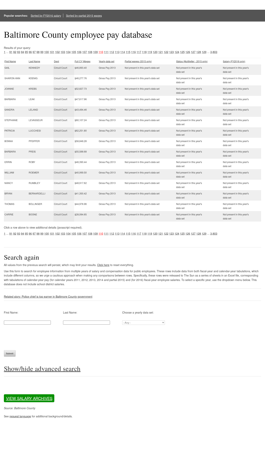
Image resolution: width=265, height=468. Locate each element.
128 (198, 52)
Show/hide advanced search (42, 368)
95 (26, 52)
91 (10, 52)
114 (122, 52)
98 (38, 52)
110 (101, 52)
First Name (10, 61)
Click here (103, 265)
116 (133, 52)
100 (46, 52)
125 (182, 52)
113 (117, 52)
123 (171, 52)
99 (41, 52)
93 (18, 52)
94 (22, 52)
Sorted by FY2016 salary (46, 15)
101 (52, 52)
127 (193, 52)
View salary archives (29, 398)
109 (95, 52)
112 (111, 52)
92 (14, 52)
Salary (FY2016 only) (234, 61)
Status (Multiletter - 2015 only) (192, 61)
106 (79, 52)
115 (128, 52)
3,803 (213, 52)
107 (84, 52)
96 (30, 52)
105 (73, 52)
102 (57, 52)
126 (187, 52)
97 (34, 52)
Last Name (34, 61)
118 (144, 52)
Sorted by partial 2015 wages (84, 15)
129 (204, 52)
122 (166, 52)
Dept (56, 61)
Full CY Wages (82, 61)
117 (139, 52)
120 (155, 52)
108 (90, 52)
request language (20, 416)
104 (68, 52)
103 (63, 52)
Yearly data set (106, 61)
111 (106, 52)
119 (149, 52)
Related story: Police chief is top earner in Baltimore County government (48, 296)
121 (160, 52)
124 (177, 52)
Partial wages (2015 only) (138, 61)
